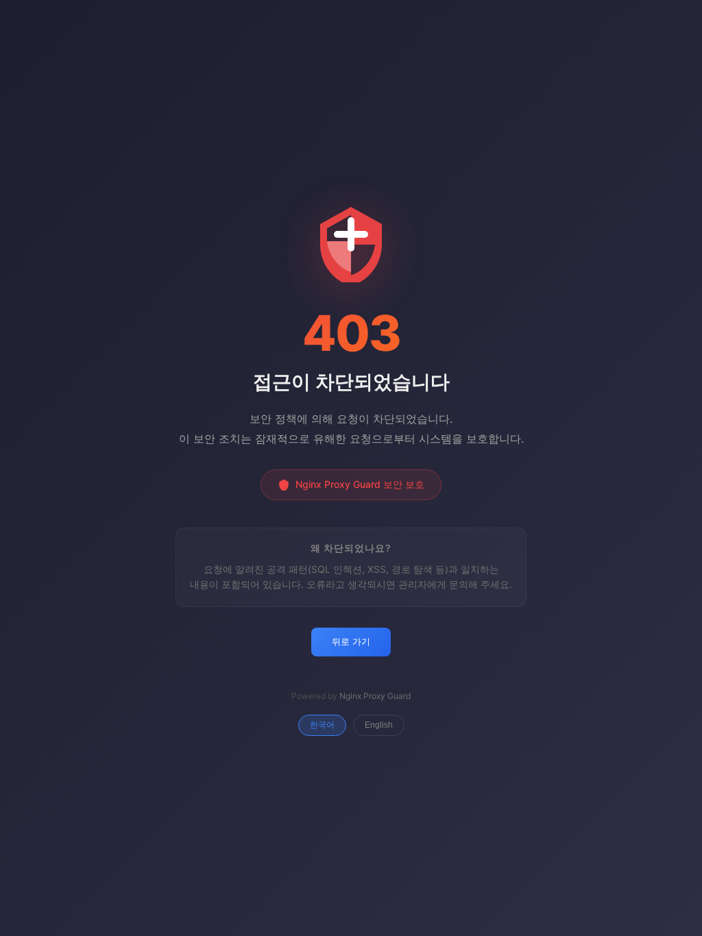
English (379, 725)
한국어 (322, 725)
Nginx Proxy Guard (375, 696)
